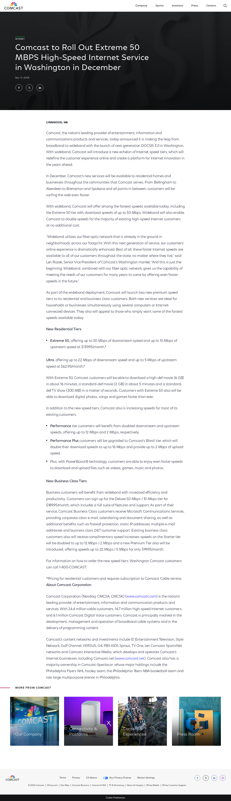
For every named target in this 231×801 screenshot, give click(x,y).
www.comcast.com (141, 596)
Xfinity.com (52, 785)
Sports (159, 5)
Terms (63, 778)
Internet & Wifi (99, 785)
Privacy (76, 778)
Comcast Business (80, 785)
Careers (211, 5)
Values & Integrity (135, 785)
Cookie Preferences (115, 797)
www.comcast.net (130, 658)
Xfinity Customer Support (174, 785)
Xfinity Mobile (152, 785)
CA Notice (91, 778)
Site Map (65, 785)
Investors (177, 5)
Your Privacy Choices (120, 778)
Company (141, 5)
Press (194, 5)
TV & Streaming (116, 785)
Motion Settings (146, 778)
